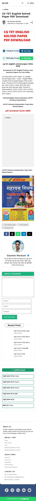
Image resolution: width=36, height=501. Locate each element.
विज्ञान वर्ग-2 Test (8, 405)
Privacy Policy (9, 464)
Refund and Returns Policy (12, 447)
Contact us (8, 460)
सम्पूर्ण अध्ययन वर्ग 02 (19, 354)
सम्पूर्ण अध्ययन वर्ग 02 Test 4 (22, 337)
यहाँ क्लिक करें (25, 499)
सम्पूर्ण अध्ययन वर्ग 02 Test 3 (22, 342)
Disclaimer (8, 462)
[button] (22, 3)
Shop (6, 440)
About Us (7, 457)
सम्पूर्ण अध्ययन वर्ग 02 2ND (21, 348)
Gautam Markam (15, 21)
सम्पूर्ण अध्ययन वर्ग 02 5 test (21, 331)
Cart (6, 445)
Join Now (27, 51)
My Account (8, 443)
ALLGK (5, 3)
